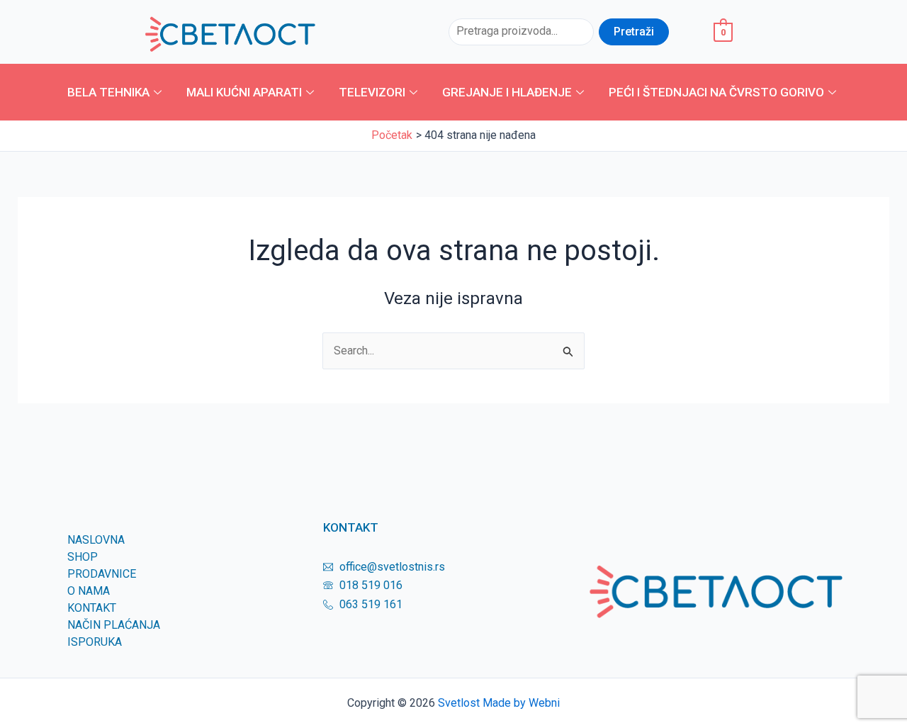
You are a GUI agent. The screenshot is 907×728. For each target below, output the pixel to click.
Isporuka (94, 642)
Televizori (372, 92)
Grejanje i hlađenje (507, 92)
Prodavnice (101, 574)
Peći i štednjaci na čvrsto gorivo (716, 92)
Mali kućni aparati (244, 92)
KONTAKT (91, 608)
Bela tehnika (108, 92)
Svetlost (459, 703)
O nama (88, 591)
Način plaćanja (113, 625)
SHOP (82, 557)
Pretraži (634, 31)
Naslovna (96, 540)
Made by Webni (521, 703)
